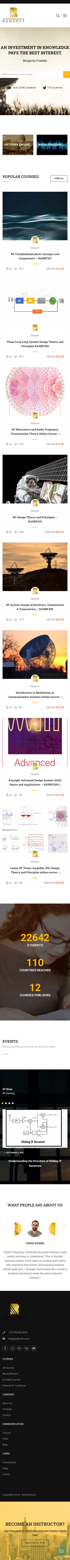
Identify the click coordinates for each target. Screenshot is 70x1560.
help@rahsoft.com (18, 1338)
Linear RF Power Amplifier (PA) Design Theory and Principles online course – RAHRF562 (35, 870)
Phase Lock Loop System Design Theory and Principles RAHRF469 (35, 344)
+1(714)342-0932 (17, 1332)
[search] (66, 74)
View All (59, 178)
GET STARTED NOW (35, 1543)
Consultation (9, 1462)
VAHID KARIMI (35, 1243)
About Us (7, 1403)
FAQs (5, 1438)
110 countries (55, 87)
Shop (5, 1468)
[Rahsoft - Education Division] (14, 15)
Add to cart (35, 216)
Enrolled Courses (11, 1379)
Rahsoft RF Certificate (14, 1385)
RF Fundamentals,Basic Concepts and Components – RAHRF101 (35, 256)
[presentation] (4, 148)
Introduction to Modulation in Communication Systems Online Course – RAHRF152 (35, 695)
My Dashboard (10, 1373)
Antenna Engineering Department (18, 144)
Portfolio (7, 1409)
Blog (5, 1444)
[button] (2, 1103)
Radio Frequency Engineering (52, 144)
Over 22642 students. (25, 87)
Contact (7, 1432)
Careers (7, 1415)
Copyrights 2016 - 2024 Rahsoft (19, 1494)
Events (6, 1474)
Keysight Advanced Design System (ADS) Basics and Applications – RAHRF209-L (35, 782)
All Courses (8, 1367)
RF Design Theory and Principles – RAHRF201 (35, 519)
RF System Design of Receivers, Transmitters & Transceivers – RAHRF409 (35, 607)
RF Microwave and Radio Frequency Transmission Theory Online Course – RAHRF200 (35, 432)
